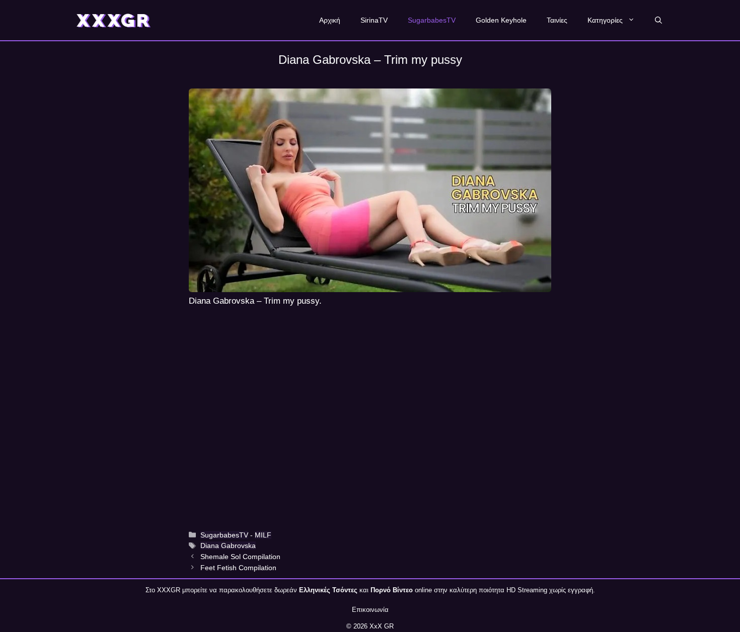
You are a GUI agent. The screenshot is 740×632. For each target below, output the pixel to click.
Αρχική (329, 20)
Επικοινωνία (370, 609)
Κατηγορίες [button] (605, 20)
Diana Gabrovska (228, 545)
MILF (263, 535)
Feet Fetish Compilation (238, 568)
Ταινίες (557, 20)
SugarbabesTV (432, 20)
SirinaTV (374, 20)
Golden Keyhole (501, 20)
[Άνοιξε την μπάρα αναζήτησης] (658, 20)
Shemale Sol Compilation (240, 557)
